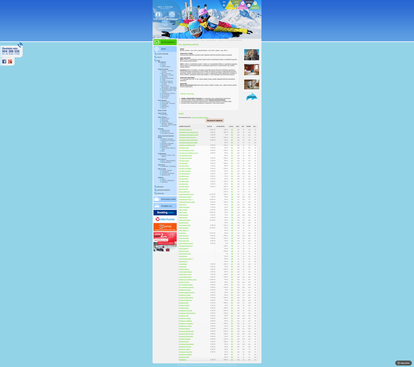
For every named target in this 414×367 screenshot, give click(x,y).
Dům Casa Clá (183, 189)
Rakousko (160, 187)
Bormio (221, 40)
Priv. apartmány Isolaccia (186, 287)
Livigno (164, 65)
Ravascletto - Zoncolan (168, 103)
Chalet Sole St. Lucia (185, 274)
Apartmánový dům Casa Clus (187, 137)
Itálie (202, 40)
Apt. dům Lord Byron (185, 171)
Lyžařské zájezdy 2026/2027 (189, 40)
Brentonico (165, 114)
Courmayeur (165, 172)
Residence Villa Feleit (185, 352)
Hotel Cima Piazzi (184, 207)
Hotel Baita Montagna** (186, 246)
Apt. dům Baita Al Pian (185, 155)
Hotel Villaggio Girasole (186, 243)
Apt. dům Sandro (184, 181)
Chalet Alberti (183, 264)
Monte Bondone (166, 145)
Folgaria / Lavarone (167, 139)
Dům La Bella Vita (184, 191)
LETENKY (243, 8)
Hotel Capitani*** (184, 248)
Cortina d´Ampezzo (167, 81)
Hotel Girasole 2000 (185, 253)
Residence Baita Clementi (186, 292)
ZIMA (224, 2)
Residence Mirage (184, 328)
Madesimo (165, 182)
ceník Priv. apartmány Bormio (199, 117)
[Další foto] (251, 96)
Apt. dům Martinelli (184, 173)
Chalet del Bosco (184, 269)
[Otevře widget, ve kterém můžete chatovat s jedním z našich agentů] (403, 363)
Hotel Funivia (183, 212)
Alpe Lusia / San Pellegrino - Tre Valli (167, 74)
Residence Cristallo (185, 295)
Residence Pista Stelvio (186, 336)
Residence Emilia (184, 305)
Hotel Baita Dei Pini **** (186, 199)
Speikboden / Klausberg (169, 166)
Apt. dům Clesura (184, 160)
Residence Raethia (184, 339)
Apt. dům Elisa (183, 163)
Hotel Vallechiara (184, 241)
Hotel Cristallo (183, 210)
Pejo (163, 151)
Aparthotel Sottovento (185, 129)
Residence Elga (183, 303)
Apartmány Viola (184, 148)
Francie (159, 57)
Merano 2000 (165, 118)
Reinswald (165, 120)
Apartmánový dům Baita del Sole (188, 135)
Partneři (234, 365)
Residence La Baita (185, 318)
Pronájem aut (166, 206)
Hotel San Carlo (183, 235)
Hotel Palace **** (184, 230)
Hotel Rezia (182, 233)
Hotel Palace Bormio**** (186, 259)
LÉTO (230, 8)
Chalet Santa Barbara (185, 272)
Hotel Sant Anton (184, 238)
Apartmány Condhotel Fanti (187, 145)
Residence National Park (186, 331)
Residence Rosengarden (186, 344)
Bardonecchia (166, 130)
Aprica (163, 179)
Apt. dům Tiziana (184, 186)
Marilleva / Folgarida (167, 143)
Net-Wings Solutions (206, 365)
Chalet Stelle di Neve (185, 277)
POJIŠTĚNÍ (249, 2)
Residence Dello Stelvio (186, 297)
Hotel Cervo (182, 204)
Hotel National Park (185, 225)
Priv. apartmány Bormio (234, 40)
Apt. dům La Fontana (185, 168)
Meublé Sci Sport (184, 282)
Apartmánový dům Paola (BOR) (188, 142)
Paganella (165, 146)
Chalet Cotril (182, 266)
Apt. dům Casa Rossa (185, 158)
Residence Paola (184, 357)
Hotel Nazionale (184, 228)
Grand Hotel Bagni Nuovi (186, 194)
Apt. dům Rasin (183, 179)
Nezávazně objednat (214, 120)
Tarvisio (164, 108)
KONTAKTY (255, 8)
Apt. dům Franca (184, 166)
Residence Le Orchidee (186, 323)
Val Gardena (165, 96)
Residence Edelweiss (185, 300)
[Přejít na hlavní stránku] (179, 7)
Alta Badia (165, 77)
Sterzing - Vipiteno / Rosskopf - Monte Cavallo (169, 124)
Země (163, 49)
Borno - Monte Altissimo (168, 160)
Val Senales (165, 126)
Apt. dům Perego (184, 176)
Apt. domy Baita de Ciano (186, 150)
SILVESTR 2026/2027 (163, 190)
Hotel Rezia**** (183, 261)
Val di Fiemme (166, 95)
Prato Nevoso (165, 132)
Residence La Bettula (185, 354)
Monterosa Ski (166, 175)
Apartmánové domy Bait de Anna (188, 132)
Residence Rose (184, 341)
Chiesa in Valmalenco (168, 180)
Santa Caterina (166, 66)
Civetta (164, 80)
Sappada (164, 105)
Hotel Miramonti (183, 222)
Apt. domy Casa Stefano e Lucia (188, 153)
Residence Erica (184, 308)
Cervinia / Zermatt (167, 170)
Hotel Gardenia (183, 215)
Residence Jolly (183, 316)
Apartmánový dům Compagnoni (188, 140)
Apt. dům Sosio (183, 184)
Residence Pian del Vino (186, 334)
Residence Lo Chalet (185, 326)
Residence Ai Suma (185, 290)
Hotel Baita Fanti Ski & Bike (187, 202)
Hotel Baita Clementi (185, 197)
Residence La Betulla (185, 321)
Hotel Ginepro (183, 217)
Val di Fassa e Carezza (168, 93)
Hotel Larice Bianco (185, 220)
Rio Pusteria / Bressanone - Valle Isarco (169, 86)
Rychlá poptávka (168, 42)
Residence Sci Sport (185, 347)
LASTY (236, 2)
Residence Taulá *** (185, 349)
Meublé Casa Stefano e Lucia (187, 279)
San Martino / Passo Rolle (169, 89)
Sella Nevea (165, 106)
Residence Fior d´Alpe (185, 310)
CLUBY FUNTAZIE (162, 54)
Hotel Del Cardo (184, 251)
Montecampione (166, 162)
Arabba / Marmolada (167, 78)
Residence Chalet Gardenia (187, 313)
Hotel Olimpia (183, 256)
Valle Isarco (165, 98)
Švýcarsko (160, 193)
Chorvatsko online (168, 199)
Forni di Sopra (166, 102)
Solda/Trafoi (165, 122)
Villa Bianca (182, 359)
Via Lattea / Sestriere (168, 133)
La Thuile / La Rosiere (168, 173)
